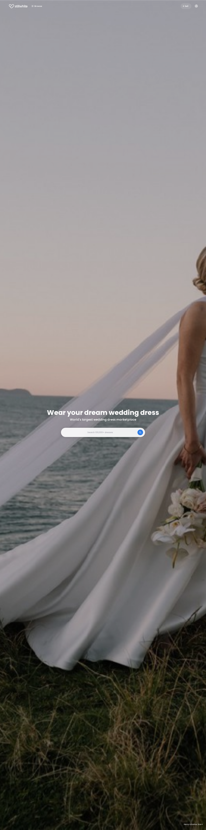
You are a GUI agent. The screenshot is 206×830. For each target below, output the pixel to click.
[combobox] (103, 432)
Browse (38, 6)
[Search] (140, 432)
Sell (186, 6)
